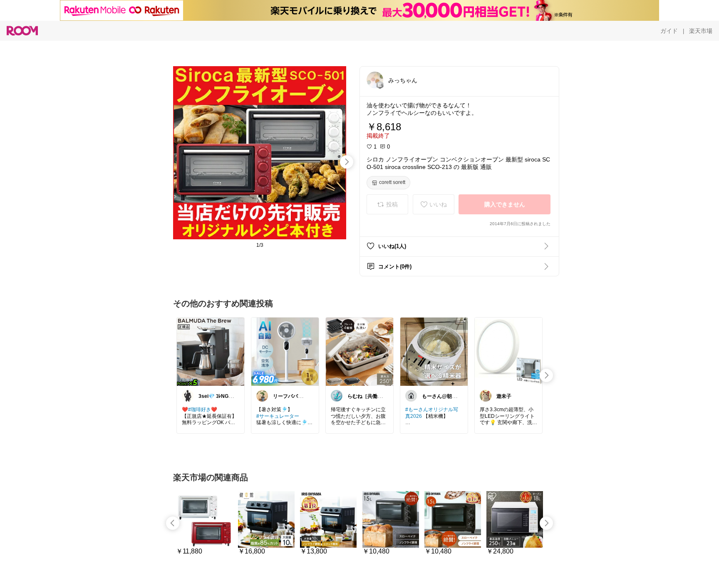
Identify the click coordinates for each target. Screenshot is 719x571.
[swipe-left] (172, 523)
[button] (375, 80)
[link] (210, 351)
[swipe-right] (346, 162)
